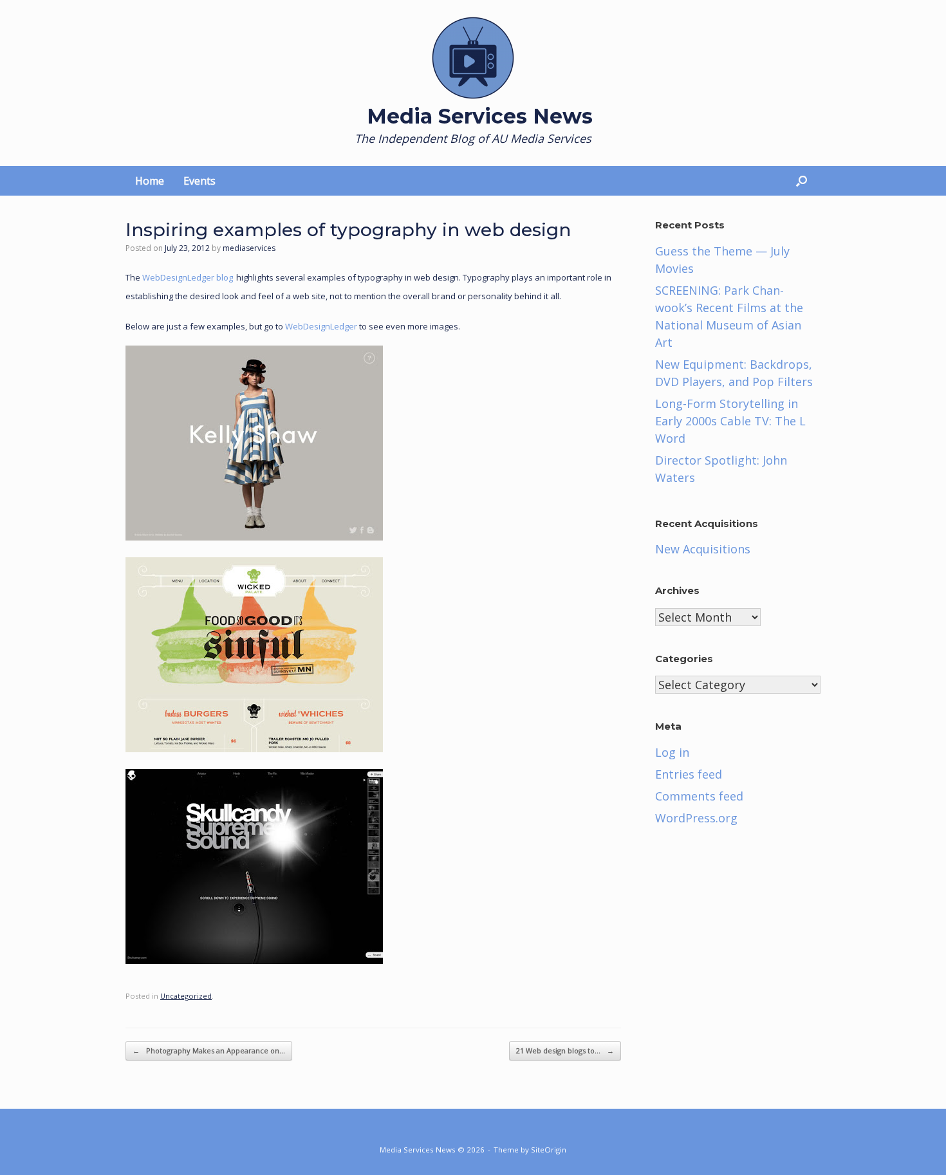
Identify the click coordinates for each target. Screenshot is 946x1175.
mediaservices (249, 248)
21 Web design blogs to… (565, 1050)
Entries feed (688, 774)
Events (199, 181)
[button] (802, 181)
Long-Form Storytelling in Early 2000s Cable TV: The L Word (730, 421)
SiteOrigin (548, 1149)
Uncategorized (186, 996)
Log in (672, 752)
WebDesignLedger (321, 326)
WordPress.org (696, 818)
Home (149, 181)
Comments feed (699, 796)
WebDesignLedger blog (187, 277)
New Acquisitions (702, 549)
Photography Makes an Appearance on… (209, 1050)
